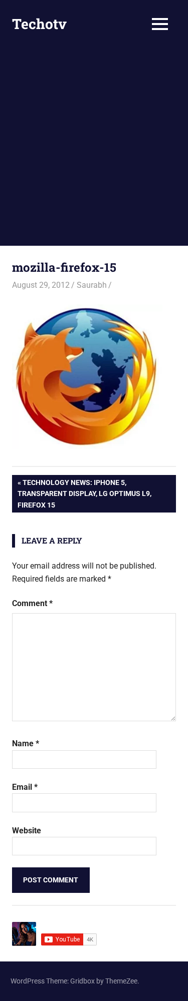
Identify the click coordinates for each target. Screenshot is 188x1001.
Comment (32, 603)
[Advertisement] (94, 147)
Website (26, 830)
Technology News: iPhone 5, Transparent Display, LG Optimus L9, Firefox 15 (84, 493)
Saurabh (92, 285)
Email (25, 787)
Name (25, 743)
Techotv (39, 24)
